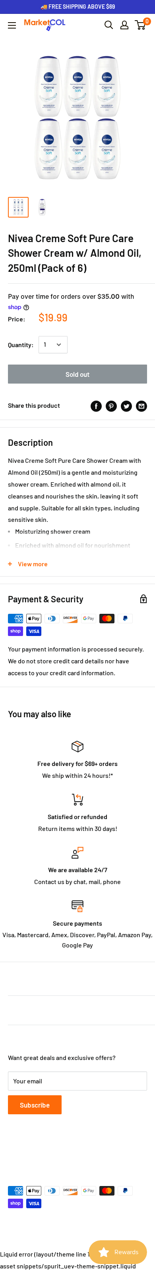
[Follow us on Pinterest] (58, 1151)
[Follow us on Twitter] (28, 1151)
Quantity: (21, 344)
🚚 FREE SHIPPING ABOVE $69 (78, 6)
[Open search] (109, 25)
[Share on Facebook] (96, 405)
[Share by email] (141, 405)
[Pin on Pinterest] (111, 405)
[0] (140, 25)
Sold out (77, 374)
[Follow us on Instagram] (43, 1151)
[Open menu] (12, 25)
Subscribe (35, 1105)
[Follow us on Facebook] (13, 1151)
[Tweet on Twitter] (126, 405)
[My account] (124, 25)
